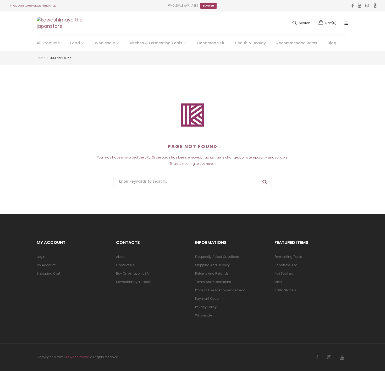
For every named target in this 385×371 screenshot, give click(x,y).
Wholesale (203, 315)
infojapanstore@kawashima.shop (33, 6)
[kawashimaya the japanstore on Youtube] (342, 357)
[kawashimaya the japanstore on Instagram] (329, 357)
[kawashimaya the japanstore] (60, 23)
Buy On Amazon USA (132, 273)
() (331, 23)
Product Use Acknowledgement (220, 290)
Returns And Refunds (212, 273)
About (120, 256)
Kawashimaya (77, 357)
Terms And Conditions (213, 282)
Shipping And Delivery (212, 265)
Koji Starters (283, 273)
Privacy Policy (206, 307)
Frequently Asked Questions (217, 256)
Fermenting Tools (288, 256)
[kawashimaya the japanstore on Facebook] (316, 357)
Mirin (278, 282)
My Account (46, 265)
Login (41, 256)
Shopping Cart (48, 273)
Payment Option (208, 298)
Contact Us (125, 265)
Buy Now (208, 6)
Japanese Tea (286, 265)
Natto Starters (285, 290)
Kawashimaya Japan (133, 282)
